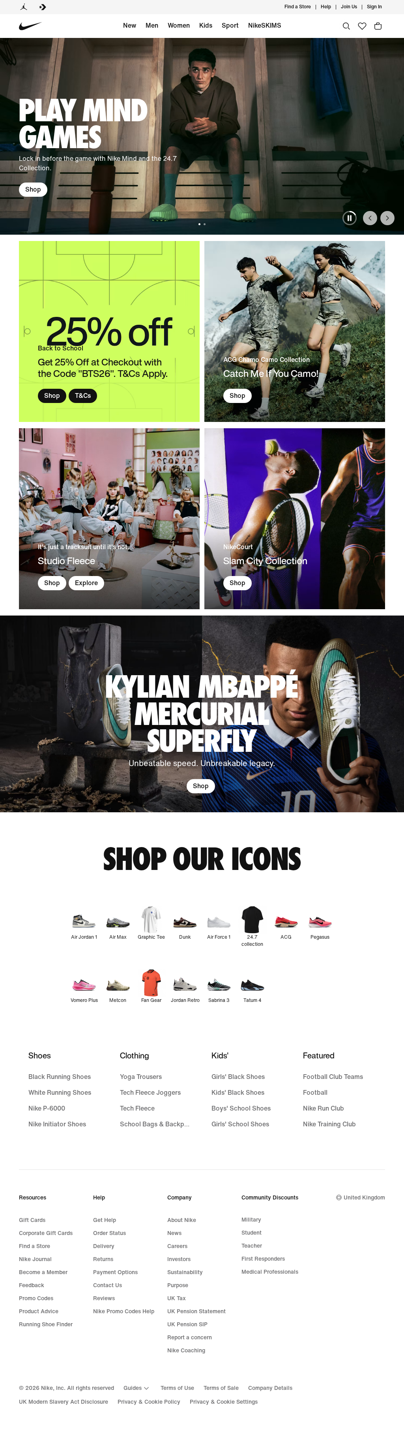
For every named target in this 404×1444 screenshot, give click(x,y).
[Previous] (370, 218)
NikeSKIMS (264, 25)
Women (179, 25)
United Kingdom (364, 1198)
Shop (33, 189)
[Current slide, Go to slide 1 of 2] (199, 224)
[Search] (346, 26)
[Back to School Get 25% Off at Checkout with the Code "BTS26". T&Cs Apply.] (109, 331)
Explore (86, 583)
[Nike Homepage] (30, 26)
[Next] (387, 218)
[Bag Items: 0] (378, 26)
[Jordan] (23, 7)
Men (152, 25)
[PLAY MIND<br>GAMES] (202, 136)
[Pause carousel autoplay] (349, 218)
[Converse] (42, 7)
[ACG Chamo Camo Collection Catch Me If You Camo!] (294, 331)
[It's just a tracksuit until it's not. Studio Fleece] (109, 518)
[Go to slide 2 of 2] (205, 224)
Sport (230, 25)
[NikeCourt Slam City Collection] (294, 518)
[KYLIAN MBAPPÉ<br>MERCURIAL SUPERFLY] (202, 714)
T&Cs (83, 395)
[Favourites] (362, 26)
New (129, 25)
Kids (205, 25)
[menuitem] (333, 7)
